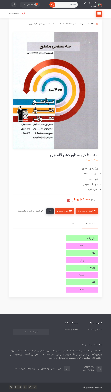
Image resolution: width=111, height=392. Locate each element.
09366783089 (15, 13)
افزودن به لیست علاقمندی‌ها (28, 211)
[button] (30, 5)
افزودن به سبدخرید (85, 211)
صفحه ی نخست (95, 329)
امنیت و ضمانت (31, 331)
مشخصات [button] (90, 223)
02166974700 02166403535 (88, 369)
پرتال (85, 387)
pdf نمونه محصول (64, 211)
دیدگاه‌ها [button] (75, 223)
